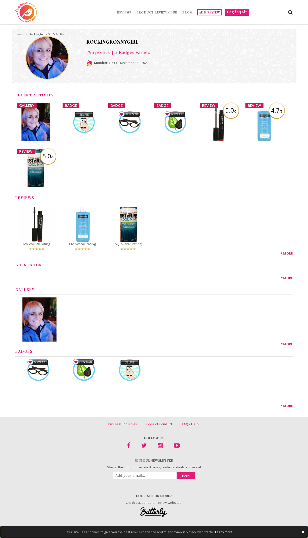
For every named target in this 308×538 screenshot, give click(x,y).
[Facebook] (128, 446)
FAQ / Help (190, 424)
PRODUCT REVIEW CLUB (157, 12)
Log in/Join (237, 12)
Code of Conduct (159, 424)
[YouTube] (176, 446)
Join (186, 476)
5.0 (231, 110)
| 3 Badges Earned (130, 52)
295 (98, 52)
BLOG (187, 12)
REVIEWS (124, 12)
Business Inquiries (122, 424)
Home (19, 34)
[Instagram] (160, 446)
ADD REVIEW (209, 12)
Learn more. (224, 532)
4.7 (276, 110)
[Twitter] (144, 446)
